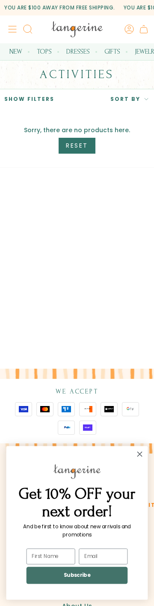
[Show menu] (11, 29)
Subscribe (77, 575)
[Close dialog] (139, 454)
